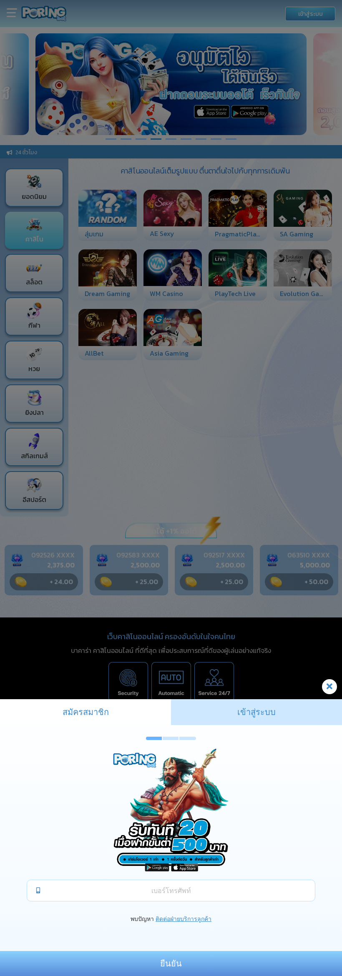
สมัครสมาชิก (86, 712)
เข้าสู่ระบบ (256, 712)
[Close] (329, 686)
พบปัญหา (142, 918)
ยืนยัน (171, 963)
